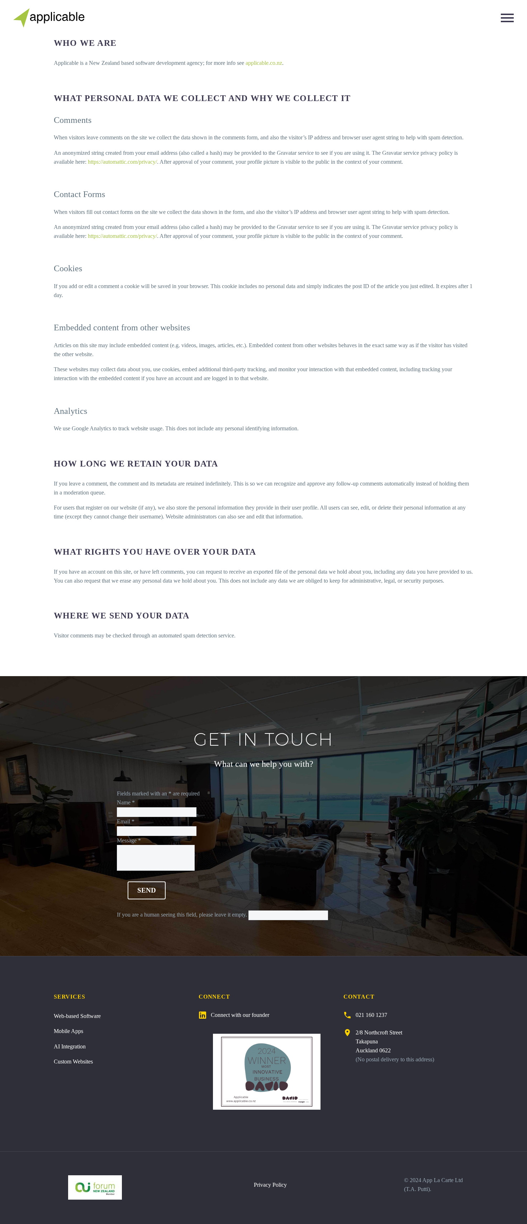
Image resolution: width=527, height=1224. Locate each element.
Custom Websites (73, 1061)
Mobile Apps (68, 1031)
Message (129, 840)
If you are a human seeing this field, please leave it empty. (182, 915)
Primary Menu (507, 18)
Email (125, 821)
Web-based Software (77, 1016)
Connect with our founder (240, 1015)
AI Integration (70, 1046)
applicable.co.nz (264, 63)
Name (126, 802)
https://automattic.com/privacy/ (122, 162)
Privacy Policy (270, 1185)
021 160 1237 (371, 1015)
